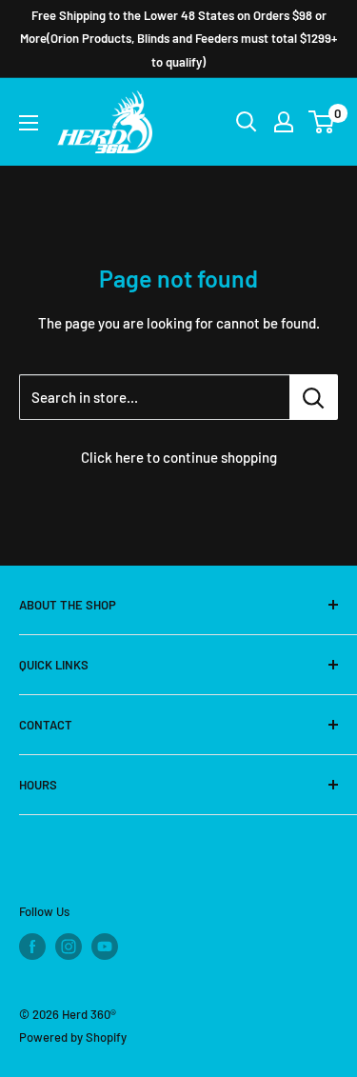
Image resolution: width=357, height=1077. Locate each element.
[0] (322, 121)
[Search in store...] (313, 397)
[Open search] (246, 121)
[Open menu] (28, 122)
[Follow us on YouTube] (104, 946)
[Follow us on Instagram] (68, 946)
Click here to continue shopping (179, 457)
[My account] (283, 121)
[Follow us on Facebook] (32, 946)
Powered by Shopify (73, 1037)
